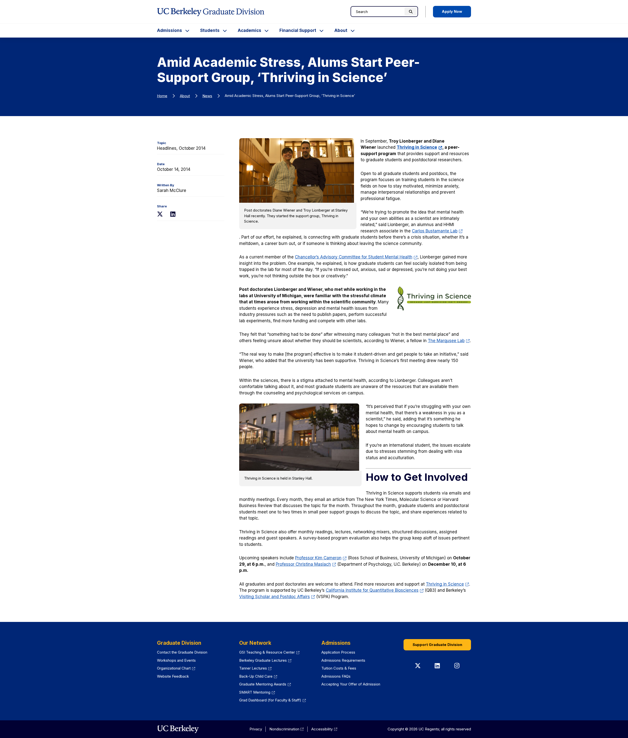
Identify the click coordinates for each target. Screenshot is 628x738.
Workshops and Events (176, 660)
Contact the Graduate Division (182, 652)
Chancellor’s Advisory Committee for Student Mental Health (356, 257)
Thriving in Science (419, 147)
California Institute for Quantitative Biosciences (375, 590)
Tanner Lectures (255, 668)
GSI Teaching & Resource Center (269, 652)
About (340, 30)
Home (162, 96)
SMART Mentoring (257, 692)
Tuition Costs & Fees (338, 668)
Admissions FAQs (336, 676)
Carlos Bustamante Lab (437, 230)
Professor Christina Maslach (306, 564)
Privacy (255, 729)
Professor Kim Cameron (321, 557)
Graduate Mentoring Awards (265, 684)
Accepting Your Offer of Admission (350, 684)
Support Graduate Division (437, 644)
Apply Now (452, 11)
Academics (249, 30)
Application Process (338, 652)
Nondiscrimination (286, 729)
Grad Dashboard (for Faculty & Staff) (272, 700)
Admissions (169, 30)
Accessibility (324, 729)
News (207, 96)
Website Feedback (173, 676)
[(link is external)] (178, 729)
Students (210, 30)
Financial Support (297, 30)
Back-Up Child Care (258, 676)
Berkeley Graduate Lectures (265, 660)
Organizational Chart (176, 668)
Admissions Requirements (343, 660)
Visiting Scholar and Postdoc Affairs (277, 596)
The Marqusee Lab (449, 340)
